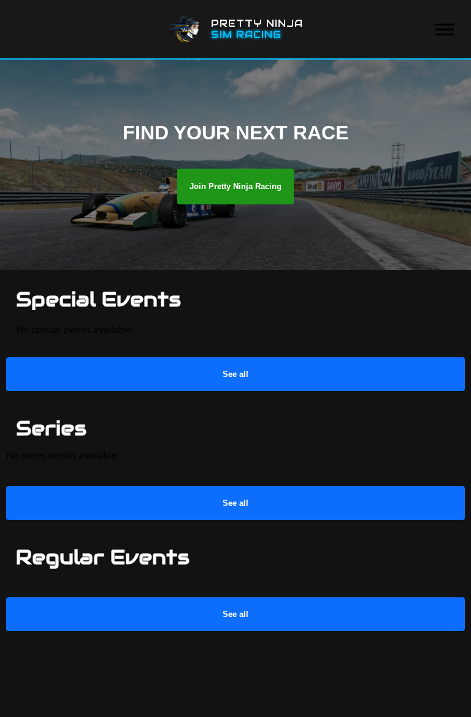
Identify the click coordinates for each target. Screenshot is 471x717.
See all (235, 374)
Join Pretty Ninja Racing (235, 186)
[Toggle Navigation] (445, 29)
